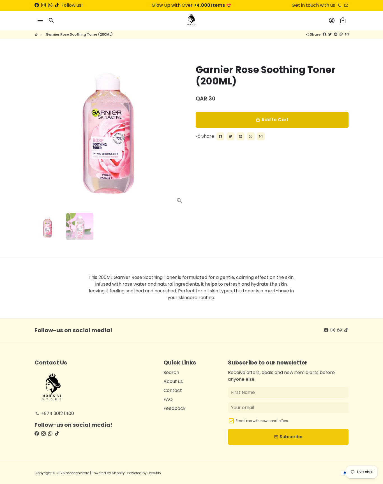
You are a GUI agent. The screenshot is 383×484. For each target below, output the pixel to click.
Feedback (174, 408)
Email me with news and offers (262, 420)
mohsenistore (77, 473)
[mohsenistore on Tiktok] (57, 5)
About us (173, 381)
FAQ (168, 399)
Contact (172, 390)
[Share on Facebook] (324, 34)
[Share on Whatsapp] (341, 34)
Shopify (118, 473)
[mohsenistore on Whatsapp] (50, 5)
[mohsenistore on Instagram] (43, 5)
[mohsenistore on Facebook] (36, 5)
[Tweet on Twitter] (330, 34)
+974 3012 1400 (54, 413)
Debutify (154, 473)
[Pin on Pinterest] (335, 34)
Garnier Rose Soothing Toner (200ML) (79, 34)
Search (171, 372)
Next (179, 132)
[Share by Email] (347, 34)
